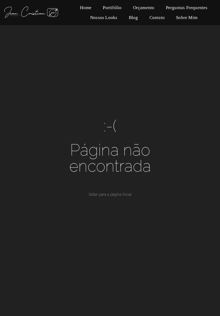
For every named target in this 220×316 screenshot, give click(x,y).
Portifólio (112, 7)
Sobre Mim (186, 17)
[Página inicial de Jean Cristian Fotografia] (38, 12)
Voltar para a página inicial (110, 194)
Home (85, 7)
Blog (133, 17)
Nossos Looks (103, 17)
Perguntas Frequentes (187, 7)
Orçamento (144, 7)
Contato (157, 17)
